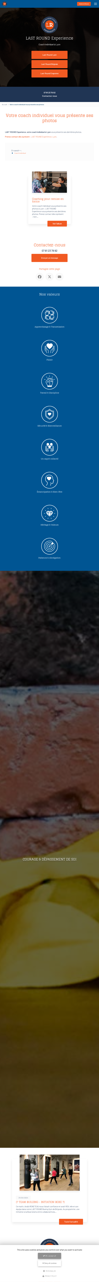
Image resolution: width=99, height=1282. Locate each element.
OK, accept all (50, 1256)
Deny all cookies (50, 1263)
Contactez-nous (49, 96)
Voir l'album (57, 223)
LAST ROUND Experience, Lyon (30, 137)
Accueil (4, 104)
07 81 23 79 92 (49, 92)
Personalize (50, 1271)
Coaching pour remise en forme (48, 200)
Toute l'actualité (71, 1221)
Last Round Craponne (49, 73)
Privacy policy (50, 1276)
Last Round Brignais (49, 64)
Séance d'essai (84, 4)
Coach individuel (20, 153)
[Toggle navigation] (95, 4)
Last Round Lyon (49, 55)
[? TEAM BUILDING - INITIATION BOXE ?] (40, 1202)
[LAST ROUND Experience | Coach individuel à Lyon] (4, 3)
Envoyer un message (49, 258)
